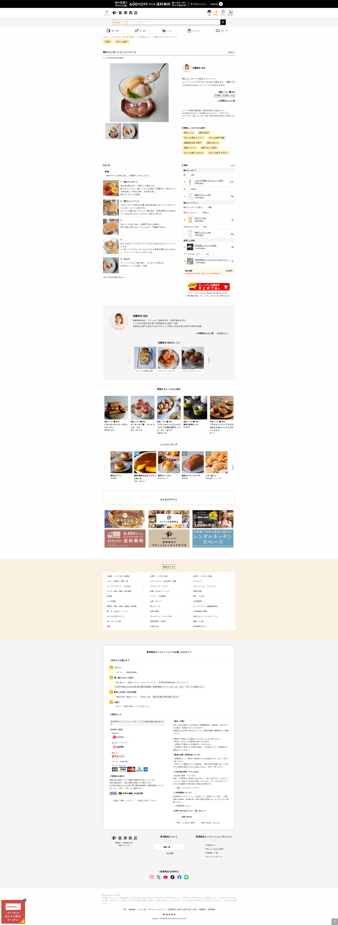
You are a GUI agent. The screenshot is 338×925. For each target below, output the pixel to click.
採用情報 (211, 909)
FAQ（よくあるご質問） (215, 849)
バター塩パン (211, 475)
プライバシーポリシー (214, 856)
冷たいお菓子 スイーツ (193, 137)
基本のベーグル (164, 475)
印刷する (231, 52)
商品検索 (132, 909)
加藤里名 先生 (199, 67)
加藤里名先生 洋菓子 (192, 142)
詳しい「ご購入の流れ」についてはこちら (132, 706)
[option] (139, 92)
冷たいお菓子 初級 (216, 137)
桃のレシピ (188, 132)
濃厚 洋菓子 (204, 132)
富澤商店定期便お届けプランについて (173, 682)
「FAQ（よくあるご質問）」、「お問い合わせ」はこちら (197, 822)
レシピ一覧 (141, 909)
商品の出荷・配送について (126, 696)
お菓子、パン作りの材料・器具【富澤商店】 (119, 37)
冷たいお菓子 (122, 41)
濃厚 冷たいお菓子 (209, 147)
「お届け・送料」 (184, 686)
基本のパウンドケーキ (191, 475)
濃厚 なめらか (213, 142)
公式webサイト (222, 333)
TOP (124, 909)
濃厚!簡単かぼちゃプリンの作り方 (145, 477)
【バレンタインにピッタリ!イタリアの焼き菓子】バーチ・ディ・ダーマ (169, 427)
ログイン (119, 672)
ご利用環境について (183, 805)
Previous (129, 360)
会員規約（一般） (212, 852)
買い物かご (120, 682)
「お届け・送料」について (122, 800)
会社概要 (170, 853)
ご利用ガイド (210, 845)
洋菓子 (108, 41)
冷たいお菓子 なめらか (193, 152)
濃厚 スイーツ (190, 147)
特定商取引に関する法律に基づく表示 (182, 909)
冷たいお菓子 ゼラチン (218, 152)
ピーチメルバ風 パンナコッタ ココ (142, 426)
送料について (133, 682)
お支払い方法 (145, 696)
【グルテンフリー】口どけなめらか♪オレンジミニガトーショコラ (222, 427)
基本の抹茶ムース (191, 424)
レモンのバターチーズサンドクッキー (116, 426)
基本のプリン (116, 475)
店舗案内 (202, 909)
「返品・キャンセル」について (187, 787)
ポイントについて (149, 682)
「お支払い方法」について (146, 800)
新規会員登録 (131, 672)
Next (209, 360)
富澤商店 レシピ (145, 37)
